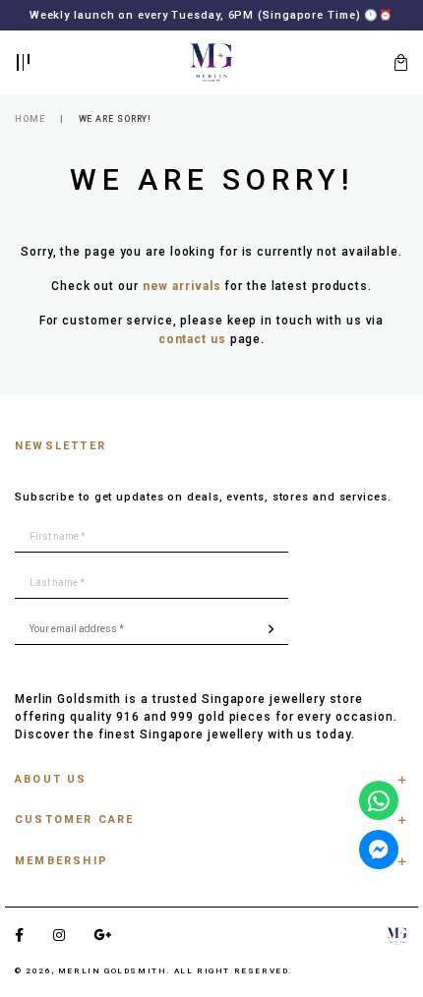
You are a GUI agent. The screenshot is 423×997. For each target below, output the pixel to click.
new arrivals (182, 286)
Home (30, 119)
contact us (192, 339)
